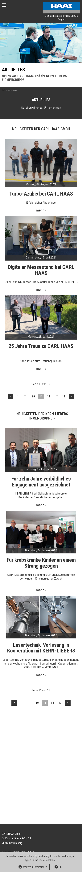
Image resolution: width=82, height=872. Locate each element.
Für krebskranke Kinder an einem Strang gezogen (41, 563)
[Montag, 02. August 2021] (41, 162)
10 (33, 396)
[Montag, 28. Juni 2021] (41, 317)
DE (3, 90)
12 (48, 396)
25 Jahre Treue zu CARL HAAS (41, 346)
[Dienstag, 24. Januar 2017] (41, 531)
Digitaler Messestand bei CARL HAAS (41, 270)
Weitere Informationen (35, 867)
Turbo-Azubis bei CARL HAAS (41, 194)
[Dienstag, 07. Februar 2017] (41, 449)
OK (60, 867)
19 (63, 396)
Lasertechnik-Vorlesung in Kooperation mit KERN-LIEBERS (41, 648)
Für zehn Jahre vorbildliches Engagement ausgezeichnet (41, 482)
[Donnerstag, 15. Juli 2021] (41, 237)
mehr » (41, 210)
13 (60, 702)
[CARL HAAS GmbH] (61, 7)
